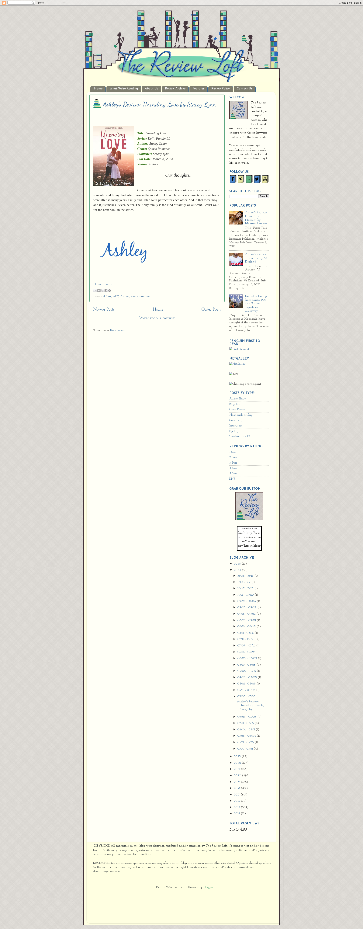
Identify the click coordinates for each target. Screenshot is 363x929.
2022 (238, 762)
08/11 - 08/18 (246, 633)
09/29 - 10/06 (247, 601)
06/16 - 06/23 (246, 652)
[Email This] (95, 290)
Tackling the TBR (240, 436)
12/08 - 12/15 (245, 575)
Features (198, 88)
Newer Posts (104, 309)
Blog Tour (235, 404)
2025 (238, 563)
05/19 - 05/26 (247, 664)
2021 (237, 769)
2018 (237, 788)
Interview (235, 425)
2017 (237, 794)
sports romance (140, 296)
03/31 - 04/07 (246, 690)
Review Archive (175, 88)
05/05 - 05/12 (247, 671)
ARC (116, 296)
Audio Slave (237, 398)
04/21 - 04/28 (247, 683)
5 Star (233, 473)
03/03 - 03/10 (246, 696)
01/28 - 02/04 (247, 735)
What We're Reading (123, 88)
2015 (237, 807)
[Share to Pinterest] (109, 290)
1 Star (232, 452)
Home (98, 88)
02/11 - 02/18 (246, 723)
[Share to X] (102, 290)
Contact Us (244, 88)
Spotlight (235, 431)
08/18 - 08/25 (247, 626)
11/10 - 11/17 (244, 582)
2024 (238, 570)
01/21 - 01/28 (246, 742)
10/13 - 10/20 (246, 594)
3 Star (233, 462)
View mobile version (157, 318)
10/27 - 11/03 (245, 588)
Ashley (124, 296)
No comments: (102, 284)
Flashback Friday (241, 414)
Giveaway (235, 420)
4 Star (107, 296)
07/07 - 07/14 (246, 645)
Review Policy (220, 88)
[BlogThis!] (99, 290)
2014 (237, 813)
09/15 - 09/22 (247, 613)
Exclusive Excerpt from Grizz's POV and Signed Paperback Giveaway (256, 303)
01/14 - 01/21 (245, 748)
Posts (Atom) (118, 330)
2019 (237, 782)
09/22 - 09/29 (247, 607)
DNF (232, 478)
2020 (238, 775)
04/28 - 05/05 (247, 677)
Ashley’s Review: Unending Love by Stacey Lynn (159, 104)
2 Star (233, 457)
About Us (151, 88)
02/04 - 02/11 (246, 729)
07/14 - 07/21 (246, 639)
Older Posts (211, 309)
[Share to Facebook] (106, 290)
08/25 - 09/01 (247, 620)
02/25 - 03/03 (247, 716)
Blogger (208, 887)
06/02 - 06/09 (247, 658)
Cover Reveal (237, 409)
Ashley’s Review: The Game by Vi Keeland (256, 258)
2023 (238, 756)
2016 (237, 800)
